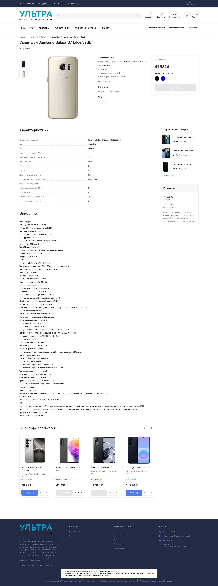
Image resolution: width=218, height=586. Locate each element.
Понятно (150, 573)
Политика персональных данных (31, 566)
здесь (107, 575)
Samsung (45, 37)
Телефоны (34, 37)
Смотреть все (167, 176)
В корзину (30, 493)
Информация (119, 548)
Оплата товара (119, 544)
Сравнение (26, 49)
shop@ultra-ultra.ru (168, 540)
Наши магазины (120, 536)
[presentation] (37, 87)
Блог (71, 536)
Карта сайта (50, 566)
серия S (117, 91)
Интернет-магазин (76, 532)
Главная (22, 37)
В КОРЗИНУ (175, 88)
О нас (116, 532)
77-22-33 (189, 3)
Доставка (117, 540)
